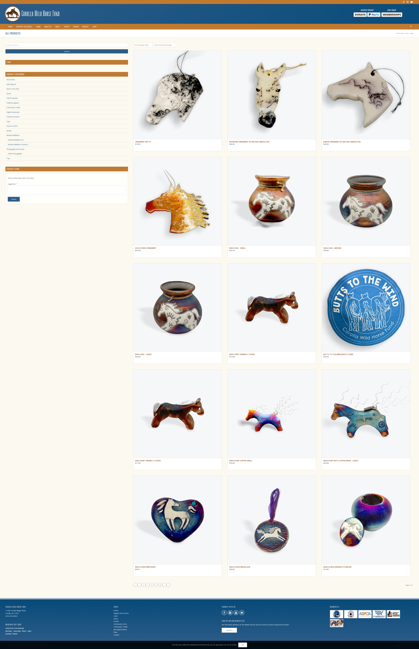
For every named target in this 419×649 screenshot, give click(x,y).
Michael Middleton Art (15, 140)
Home (116, 610)
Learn (116, 616)
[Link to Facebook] (404, 2)
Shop (115, 632)
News (116, 619)
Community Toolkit (13, 107)
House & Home (12, 126)
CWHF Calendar (12, 98)
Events (116, 621)
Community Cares (120, 624)
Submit (13, 199)
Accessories (11, 80)
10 (160, 585)
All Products (12, 33)
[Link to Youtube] (412, 2)
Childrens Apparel (13, 103)
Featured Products (13, 117)
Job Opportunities (120, 629)
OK (243, 645)
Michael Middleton (13, 135)
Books (9, 94)
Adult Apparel (11, 84)
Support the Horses (121, 613)
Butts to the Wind (13, 89)
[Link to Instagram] (408, 2)
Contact (116, 635)
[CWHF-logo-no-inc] (32, 14)
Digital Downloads (13, 112)
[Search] (411, 26)
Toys (8, 158)
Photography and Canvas (15, 149)
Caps (8, 121)
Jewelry (9, 131)
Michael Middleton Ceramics (18, 144)
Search (66, 51)
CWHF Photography (15, 154)
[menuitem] (10, 26)
